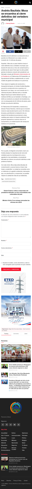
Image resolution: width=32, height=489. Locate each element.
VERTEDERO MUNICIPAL (8, 181)
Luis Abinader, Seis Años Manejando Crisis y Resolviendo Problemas (19, 374)
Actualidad (7, 7)
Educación (4, 445)
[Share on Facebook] (10, 51)
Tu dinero (24, 445)
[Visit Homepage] (16, 2)
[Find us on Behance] (14, 424)
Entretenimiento (5, 450)
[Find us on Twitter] (6, 424)
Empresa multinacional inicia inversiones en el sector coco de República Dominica (15, 357)
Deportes (3, 438)
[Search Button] (30, 2)
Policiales (24, 435)
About (2, 480)
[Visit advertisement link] (16, 310)
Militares (14, 440)
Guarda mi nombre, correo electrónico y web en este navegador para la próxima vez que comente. (17, 263)
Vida (23, 450)
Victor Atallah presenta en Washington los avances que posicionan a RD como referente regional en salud (20, 366)
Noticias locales (14, 448)
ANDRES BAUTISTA (10, 179)
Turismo (24, 448)
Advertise (8, 480)
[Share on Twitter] (19, 51)
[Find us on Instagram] (10, 424)
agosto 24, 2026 (7, 360)
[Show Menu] (2, 2)
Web (2, 255)
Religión (24, 440)
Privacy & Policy (17, 480)
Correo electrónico (7, 248)
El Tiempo (4, 448)
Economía (4, 440)
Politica (24, 438)
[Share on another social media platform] (27, 51)
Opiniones (25, 433)
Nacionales (15, 443)
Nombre (4, 240)
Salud (23, 443)
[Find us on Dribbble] (18, 424)
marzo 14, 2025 (21, 23)
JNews (6, 483)
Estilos (14, 433)
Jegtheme (3, 485)
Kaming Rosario (10, 23)
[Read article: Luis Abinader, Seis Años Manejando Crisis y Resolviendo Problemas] (4, 375)
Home (2, 7)
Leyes (13, 438)
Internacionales (16, 435)
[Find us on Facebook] (2, 424)
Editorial (3, 443)
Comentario (5, 220)
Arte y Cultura (5, 435)
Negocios (14, 445)
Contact (26, 480)
